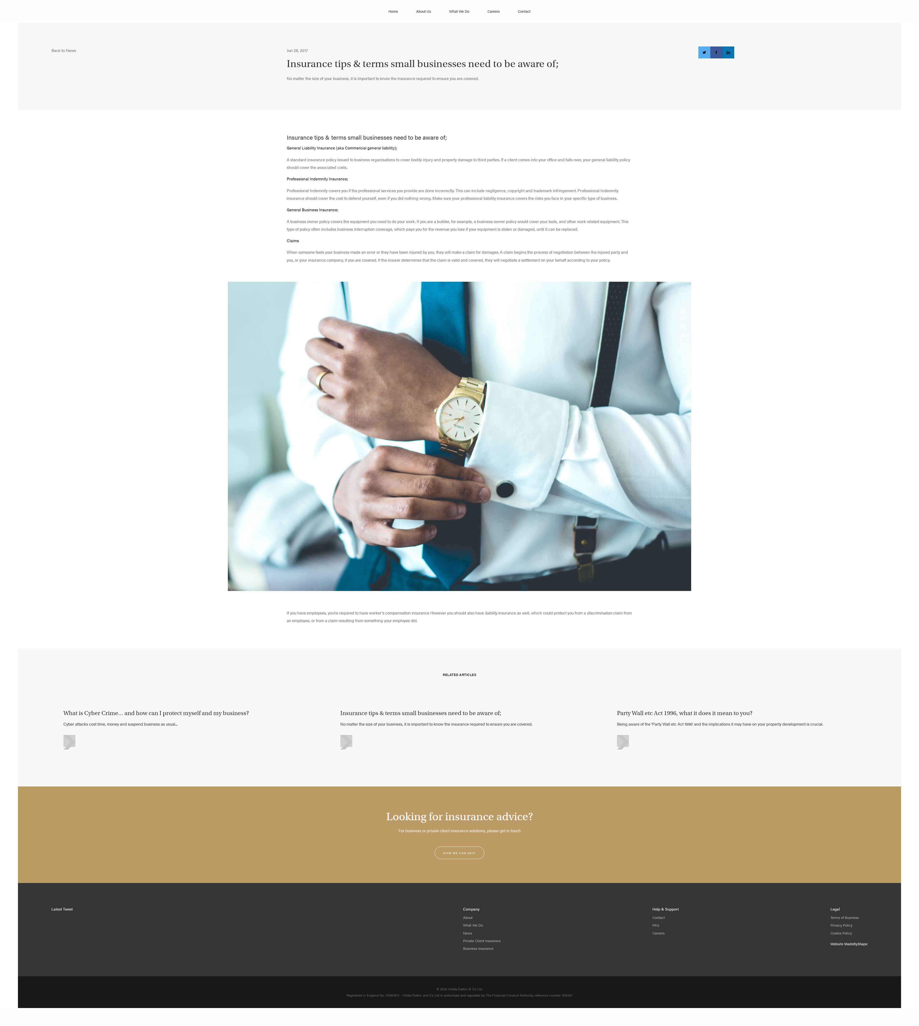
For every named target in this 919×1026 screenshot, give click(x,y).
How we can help (459, 853)
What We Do (459, 11)
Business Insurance (478, 948)
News (467, 932)
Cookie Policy (841, 932)
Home (393, 11)
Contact (524, 11)
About (468, 917)
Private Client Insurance (482, 940)
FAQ (655, 925)
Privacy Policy (841, 925)
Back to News (63, 50)
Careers (494, 11)
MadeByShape (856, 943)
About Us (423, 11)
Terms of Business (844, 917)
